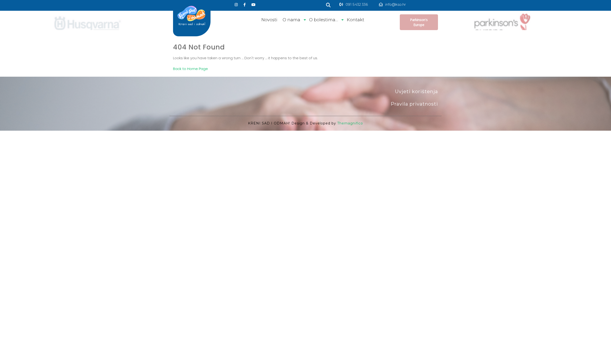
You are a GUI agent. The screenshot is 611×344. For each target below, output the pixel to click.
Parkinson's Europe (419, 22)
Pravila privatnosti (414, 104)
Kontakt (355, 19)
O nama (291, 19)
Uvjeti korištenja (416, 91)
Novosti (269, 19)
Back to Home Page (190, 68)
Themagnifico (349, 123)
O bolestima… (323, 19)
